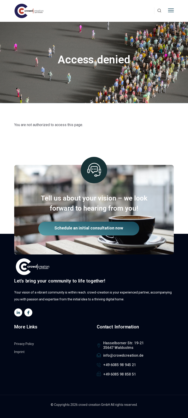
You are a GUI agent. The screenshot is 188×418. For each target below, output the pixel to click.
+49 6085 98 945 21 (119, 365)
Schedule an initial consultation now (88, 228)
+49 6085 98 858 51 (119, 374)
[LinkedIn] (18, 312)
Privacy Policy (24, 344)
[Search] (159, 11)
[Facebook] (28, 312)
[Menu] (171, 9)
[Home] (29, 10)
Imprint (19, 352)
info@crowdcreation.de (123, 355)
